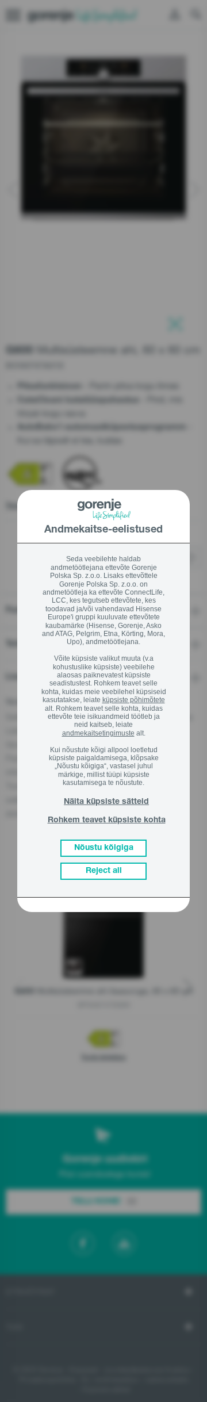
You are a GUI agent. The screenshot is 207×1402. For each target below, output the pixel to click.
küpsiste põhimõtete (133, 700)
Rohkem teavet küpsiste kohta (107, 821)
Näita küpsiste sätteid (106, 802)
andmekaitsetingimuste (98, 733)
